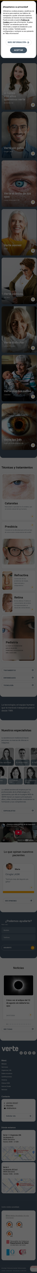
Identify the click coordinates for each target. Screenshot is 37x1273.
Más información (17, 42)
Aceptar (18, 50)
